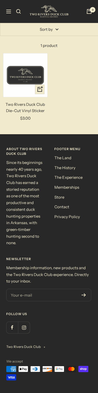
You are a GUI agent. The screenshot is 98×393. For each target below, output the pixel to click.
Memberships (66, 187)
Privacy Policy (67, 216)
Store (59, 197)
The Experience (68, 177)
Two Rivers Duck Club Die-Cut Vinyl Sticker (25, 107)
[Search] (18, 11)
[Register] (84, 295)
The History (65, 167)
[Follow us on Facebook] (12, 327)
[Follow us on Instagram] (24, 327)
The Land (62, 157)
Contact (61, 206)
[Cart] (89, 11)
